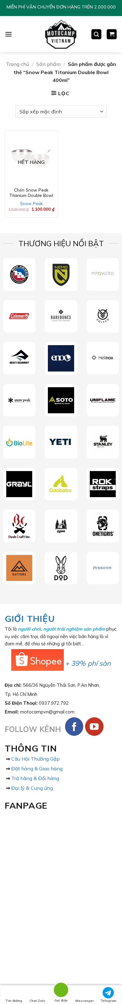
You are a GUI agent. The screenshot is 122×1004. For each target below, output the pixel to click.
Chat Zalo (37, 1001)
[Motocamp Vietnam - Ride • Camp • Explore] (60, 34)
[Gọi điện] (61, 991)
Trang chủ (17, 64)
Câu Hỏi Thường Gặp (35, 759)
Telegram (108, 1001)
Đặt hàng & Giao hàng (37, 768)
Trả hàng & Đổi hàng (35, 778)
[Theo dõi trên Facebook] (74, 726)
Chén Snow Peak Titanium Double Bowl (31, 192)
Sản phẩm (48, 64)
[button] (8, 34)
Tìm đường (13, 1001)
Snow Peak (31, 203)
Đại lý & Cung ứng (32, 788)
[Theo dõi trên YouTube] (94, 726)
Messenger (84, 1001)
